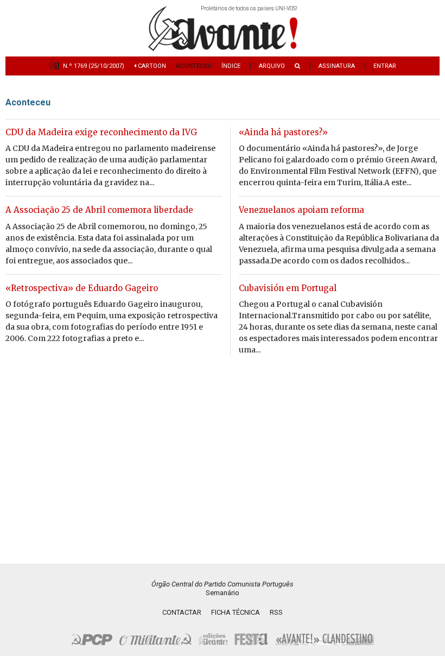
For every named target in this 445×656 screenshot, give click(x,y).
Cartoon (151, 66)
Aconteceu (194, 66)
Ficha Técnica (235, 612)
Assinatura (337, 66)
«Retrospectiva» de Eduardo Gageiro (81, 288)
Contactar (181, 612)
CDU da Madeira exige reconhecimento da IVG (101, 132)
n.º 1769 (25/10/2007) (93, 66)
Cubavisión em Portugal (287, 288)
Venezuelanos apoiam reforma (301, 210)
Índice (230, 66)
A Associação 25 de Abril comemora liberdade (99, 210)
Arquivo (272, 66)
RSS (276, 612)
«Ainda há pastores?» (283, 132)
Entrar (384, 66)
